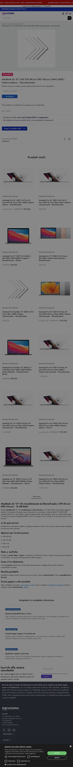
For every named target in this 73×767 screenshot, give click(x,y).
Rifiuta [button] (57, 758)
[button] (25, 764)
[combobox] (71, 746)
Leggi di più (32, 753)
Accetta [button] (57, 753)
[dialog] (36, 755)
